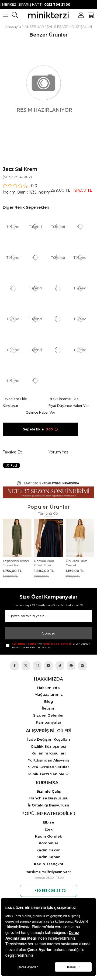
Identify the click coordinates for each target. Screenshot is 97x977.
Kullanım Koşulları (49, 753)
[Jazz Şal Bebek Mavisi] (35, 381)
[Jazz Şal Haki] (13, 288)
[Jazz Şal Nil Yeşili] (80, 226)
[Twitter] (26, 665)
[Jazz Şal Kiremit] (35, 257)
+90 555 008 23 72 (50, 890)
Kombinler (48, 843)
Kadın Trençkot (48, 864)
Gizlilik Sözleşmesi (48, 746)
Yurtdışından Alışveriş (48, 760)
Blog (48, 702)
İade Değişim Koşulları (48, 739)
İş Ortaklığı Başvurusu (48, 805)
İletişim (49, 708)
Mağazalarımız (48, 694)
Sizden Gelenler (48, 715)
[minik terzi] (48, 15)
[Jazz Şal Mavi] (57, 319)
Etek (48, 829)
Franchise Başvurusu (48, 798)
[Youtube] (48, 665)
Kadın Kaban (48, 857)
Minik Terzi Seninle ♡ (48, 774)
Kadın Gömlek (48, 836)
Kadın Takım (48, 850)
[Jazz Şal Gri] (57, 288)
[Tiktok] (60, 665)
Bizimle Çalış (48, 791)
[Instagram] (37, 665)
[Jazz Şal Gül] (57, 350)
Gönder (48, 633)
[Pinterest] (71, 665)
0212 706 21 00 (41, 4)
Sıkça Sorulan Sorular (48, 767)
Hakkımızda (48, 688)
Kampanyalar (48, 722)
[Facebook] (14, 665)
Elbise (48, 822)
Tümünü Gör (48, 513)
